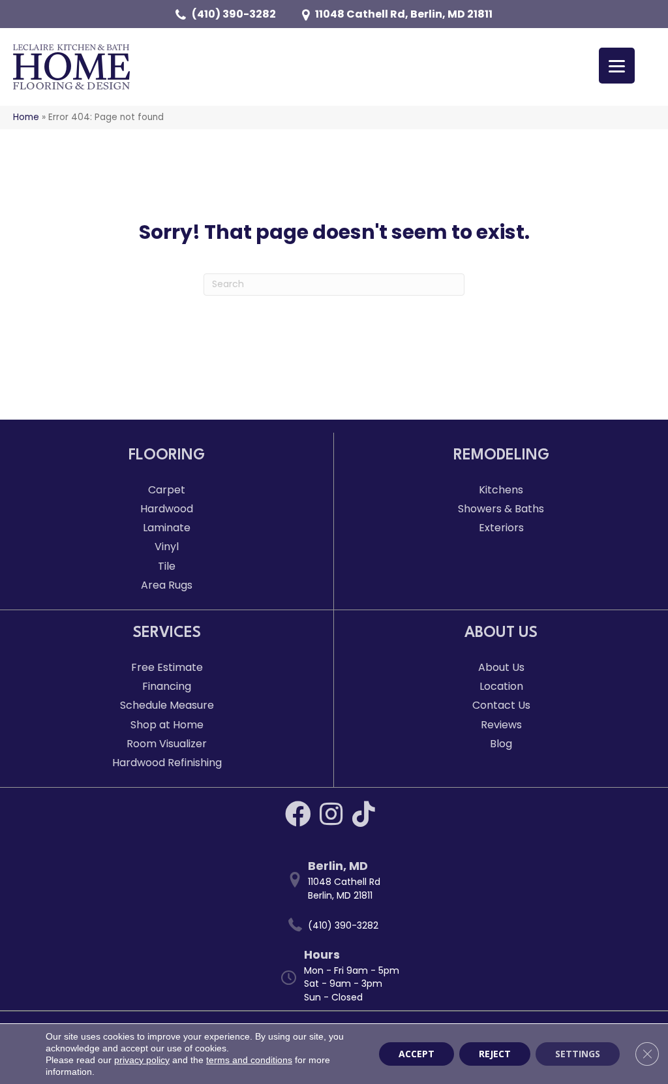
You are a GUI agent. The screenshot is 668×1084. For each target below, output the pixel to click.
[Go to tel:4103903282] (340, 925)
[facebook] (298, 814)
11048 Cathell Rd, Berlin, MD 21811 (404, 14)
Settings (577, 1053)
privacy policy (142, 1060)
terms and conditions (249, 1060)
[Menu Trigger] (617, 66)
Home (26, 117)
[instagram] (331, 814)
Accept (416, 1053)
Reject (495, 1053)
